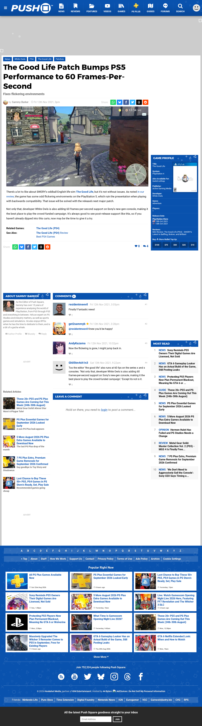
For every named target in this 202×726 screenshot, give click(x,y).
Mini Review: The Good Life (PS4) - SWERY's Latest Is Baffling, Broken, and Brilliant (172, 233)
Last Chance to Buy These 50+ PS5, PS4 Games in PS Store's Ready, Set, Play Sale (33, 481)
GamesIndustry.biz (161, 699)
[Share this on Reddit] (145, 102)
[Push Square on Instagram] (114, 677)
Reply (44, 334)
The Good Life (44, 59)
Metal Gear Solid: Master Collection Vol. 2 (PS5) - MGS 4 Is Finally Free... (176, 446)
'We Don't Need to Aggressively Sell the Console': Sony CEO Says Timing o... (176, 472)
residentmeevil (78, 304)
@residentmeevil (78, 328)
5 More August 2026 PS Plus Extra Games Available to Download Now (33, 440)
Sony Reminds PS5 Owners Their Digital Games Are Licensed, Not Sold (177, 353)
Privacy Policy (105, 558)
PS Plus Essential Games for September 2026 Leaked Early (33, 422)
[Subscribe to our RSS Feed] (61, 677)
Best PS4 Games (45, 236)
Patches (60, 59)
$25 (184, 245)
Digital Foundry (85, 699)
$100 (157, 245)
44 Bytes (107, 691)
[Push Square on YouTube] (74, 677)
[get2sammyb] (59, 333)
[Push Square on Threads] (127, 677)
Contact (90, 558)
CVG (177, 699)
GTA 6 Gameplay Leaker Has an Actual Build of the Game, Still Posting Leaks (177, 366)
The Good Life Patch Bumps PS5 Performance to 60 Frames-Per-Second (64, 77)
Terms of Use (124, 558)
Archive (155, 558)
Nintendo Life (30, 699)
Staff (44, 558)
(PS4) (47, 228)
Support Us (75, 558)
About (34, 558)
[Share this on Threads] (139, 102)
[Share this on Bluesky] (119, 102)
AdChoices (121, 691)
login (104, 410)
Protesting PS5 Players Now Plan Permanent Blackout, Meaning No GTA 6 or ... (176, 380)
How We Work (58, 558)
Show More (100, 656)
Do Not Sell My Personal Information (147, 691)
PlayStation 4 (158, 173)
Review (52, 232)
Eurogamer (132, 699)
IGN (121, 699)
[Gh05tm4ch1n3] (59, 372)
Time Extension (65, 699)
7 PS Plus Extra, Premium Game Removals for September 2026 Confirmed (32, 461)
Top (24, 558)
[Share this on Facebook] (126, 102)
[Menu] (5, 7)
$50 (175, 245)
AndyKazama (77, 343)
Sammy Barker (20, 102)
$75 (166, 245)
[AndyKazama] (59, 352)
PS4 (32, 59)
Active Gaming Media (161, 188)
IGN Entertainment (81, 691)
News (7, 59)
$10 (192, 245)
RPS (186, 699)
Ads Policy (142, 558)
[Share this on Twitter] (132, 102)
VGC (144, 699)
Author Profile (15, 334)
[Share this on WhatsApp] (113, 102)
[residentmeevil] (59, 313)
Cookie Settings (172, 558)
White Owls (20, 59)
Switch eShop (158, 181)
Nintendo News (106, 699)
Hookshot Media (53, 691)
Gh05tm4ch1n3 (78, 362)
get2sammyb (77, 323)
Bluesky (31, 334)
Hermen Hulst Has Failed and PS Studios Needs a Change (176, 433)
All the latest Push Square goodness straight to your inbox (101, 712)
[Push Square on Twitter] (88, 677)
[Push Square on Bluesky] (101, 677)
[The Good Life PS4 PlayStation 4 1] (77, 146)
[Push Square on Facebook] (141, 677)
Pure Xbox (47, 699)
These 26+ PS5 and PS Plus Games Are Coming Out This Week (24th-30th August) (33, 402)
